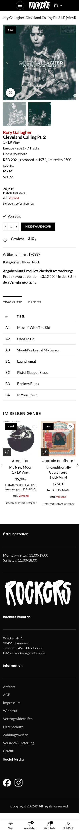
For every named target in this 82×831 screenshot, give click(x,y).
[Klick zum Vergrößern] (10, 92)
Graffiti (8, 751)
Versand (14, 198)
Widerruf (10, 710)
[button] (7, 62)
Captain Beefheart (58, 460)
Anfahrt (9, 687)
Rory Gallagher (17, 132)
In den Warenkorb (38, 226)
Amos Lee (20, 460)
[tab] (12, 301)
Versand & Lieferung (18, 743)
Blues (26, 262)
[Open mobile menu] (20, 5)
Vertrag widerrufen (18, 718)
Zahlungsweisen (15, 735)
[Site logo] (39, 5)
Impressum (11, 702)
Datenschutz (13, 727)
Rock (36, 262)
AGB (6, 694)
